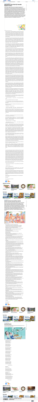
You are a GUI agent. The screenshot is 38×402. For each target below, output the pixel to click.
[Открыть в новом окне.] (6, 181)
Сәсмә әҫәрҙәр (5, 3)
